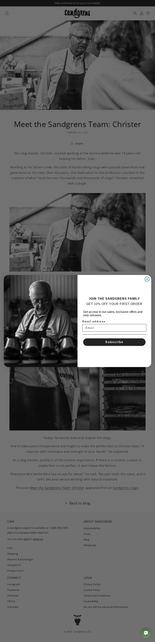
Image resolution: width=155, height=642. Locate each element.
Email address (93, 321)
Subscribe (114, 342)
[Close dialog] (147, 279)
